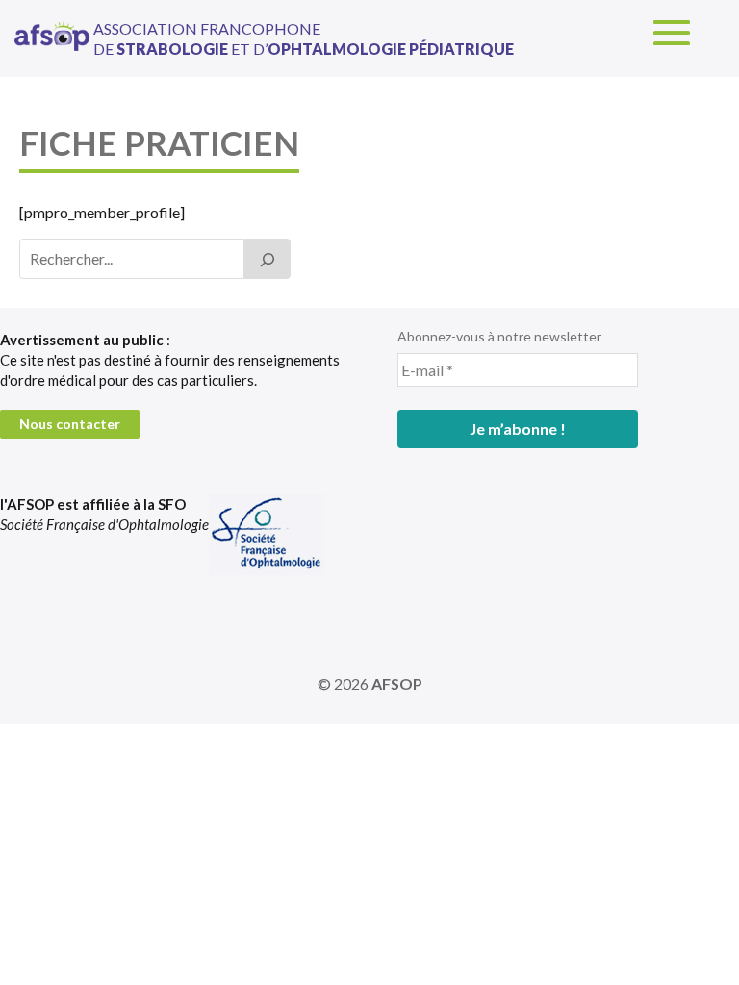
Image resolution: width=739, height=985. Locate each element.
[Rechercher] (267, 259)
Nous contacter (69, 424)
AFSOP (396, 683)
